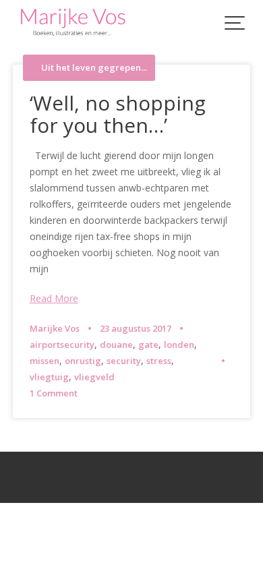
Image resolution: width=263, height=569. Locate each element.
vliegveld (94, 377)
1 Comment (54, 393)
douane (116, 344)
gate (148, 344)
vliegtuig (49, 377)
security (124, 361)
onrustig (83, 361)
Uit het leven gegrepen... (94, 67)
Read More (54, 298)
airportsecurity (62, 344)
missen (44, 361)
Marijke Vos (55, 328)
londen (179, 344)
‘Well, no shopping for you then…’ (118, 114)
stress (158, 361)
